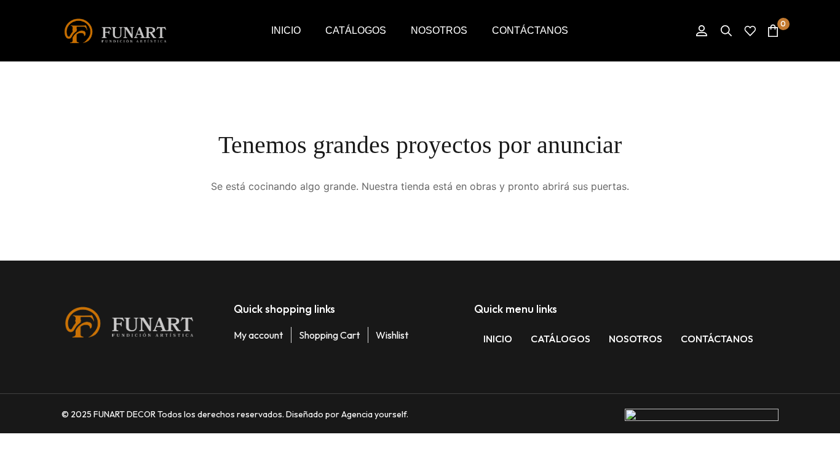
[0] (773, 30)
